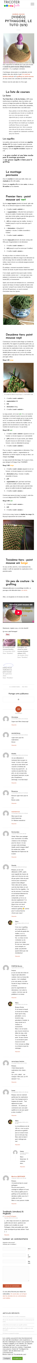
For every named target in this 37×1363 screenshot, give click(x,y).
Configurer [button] (7, 1358)
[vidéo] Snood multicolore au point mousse (7, 670)
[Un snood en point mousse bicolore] (9, 642)
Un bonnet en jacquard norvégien (11, 1333)
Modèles (15, 14)
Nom (29, 1249)
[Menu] (31, 4)
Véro (26, 687)
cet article (24, 590)
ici (9, 69)
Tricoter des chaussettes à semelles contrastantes (14, 1316)
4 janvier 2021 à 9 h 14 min (11, 1218)
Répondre (14, 725)
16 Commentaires (14, 687)
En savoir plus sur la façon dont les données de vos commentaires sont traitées (15, 1296)
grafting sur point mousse (25, 76)
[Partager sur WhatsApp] (18, 699)
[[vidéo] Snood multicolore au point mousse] (9, 663)
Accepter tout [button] (17, 1358)
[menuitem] (31, 4)
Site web (29, 1262)
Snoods (22, 14)
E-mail (29, 1256)
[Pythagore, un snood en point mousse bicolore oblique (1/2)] (23, 642)
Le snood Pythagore (10, 1216)
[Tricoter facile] (15, 4)
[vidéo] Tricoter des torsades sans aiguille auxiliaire (15, 1325)
